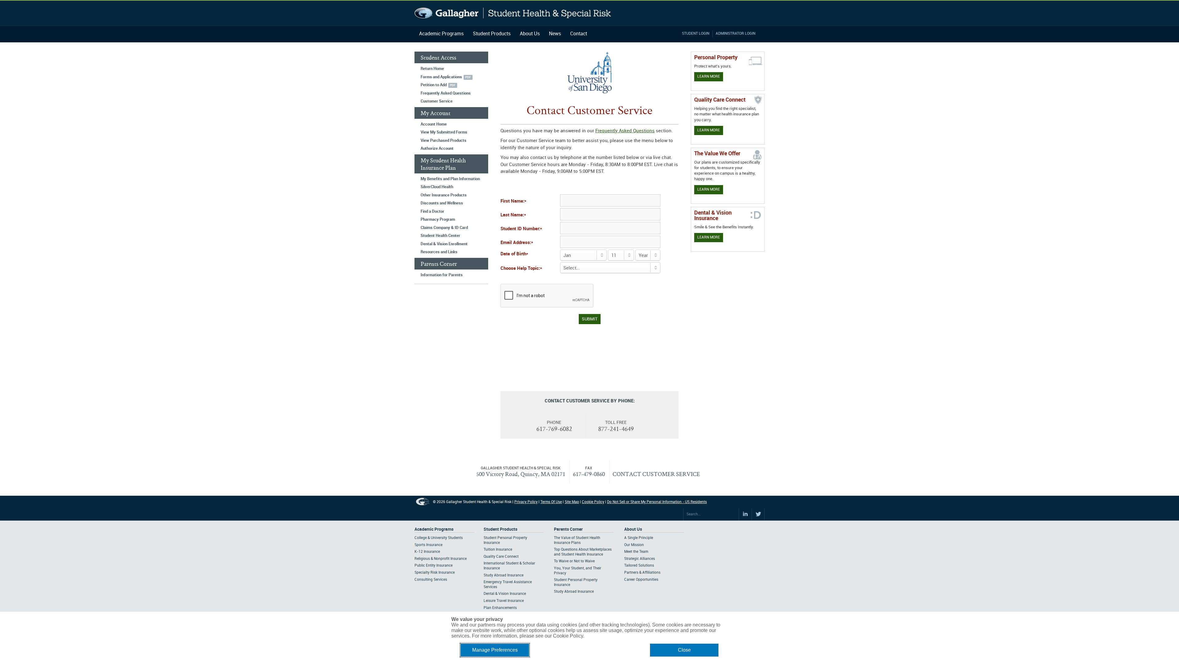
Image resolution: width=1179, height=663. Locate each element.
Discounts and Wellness (442, 203)
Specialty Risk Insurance (434, 573)
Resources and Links (439, 252)
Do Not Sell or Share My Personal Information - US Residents (657, 502)
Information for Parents (442, 275)
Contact (578, 34)
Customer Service (437, 101)
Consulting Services (430, 580)
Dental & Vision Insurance (505, 594)
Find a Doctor (432, 211)
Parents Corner (568, 529)
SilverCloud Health (437, 187)
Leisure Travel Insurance (504, 601)
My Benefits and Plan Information (450, 179)
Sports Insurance (428, 545)
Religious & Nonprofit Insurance (440, 559)
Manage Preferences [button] (495, 650)
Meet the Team (636, 552)
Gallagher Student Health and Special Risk (512, 13)
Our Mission (634, 545)
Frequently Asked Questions (446, 93)
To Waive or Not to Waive (574, 561)
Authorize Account (437, 148)
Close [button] (684, 650)
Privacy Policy (526, 502)
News (555, 34)
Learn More (708, 77)
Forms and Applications (441, 77)
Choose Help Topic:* (521, 268)
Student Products (492, 34)
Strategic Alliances (639, 559)
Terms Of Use (551, 502)
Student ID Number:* (521, 229)
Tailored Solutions (639, 566)
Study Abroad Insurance (503, 575)
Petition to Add (434, 85)
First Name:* (513, 201)
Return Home (432, 69)
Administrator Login (735, 34)
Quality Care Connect (501, 557)
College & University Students (438, 538)
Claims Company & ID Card (444, 228)
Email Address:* (516, 242)
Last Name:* (513, 215)
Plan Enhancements (500, 608)
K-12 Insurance (427, 552)
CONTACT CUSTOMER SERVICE (656, 474)
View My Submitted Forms (444, 132)
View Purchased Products (443, 140)
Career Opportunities (641, 580)
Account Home (434, 124)
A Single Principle (638, 538)
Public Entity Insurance (433, 566)
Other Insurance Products (444, 195)
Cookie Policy (593, 502)
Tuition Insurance (498, 550)
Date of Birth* (514, 254)
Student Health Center (440, 236)
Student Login (695, 34)
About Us (530, 34)
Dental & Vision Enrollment (444, 244)
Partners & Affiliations (642, 573)
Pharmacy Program (438, 219)
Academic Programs (441, 34)
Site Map (572, 502)
